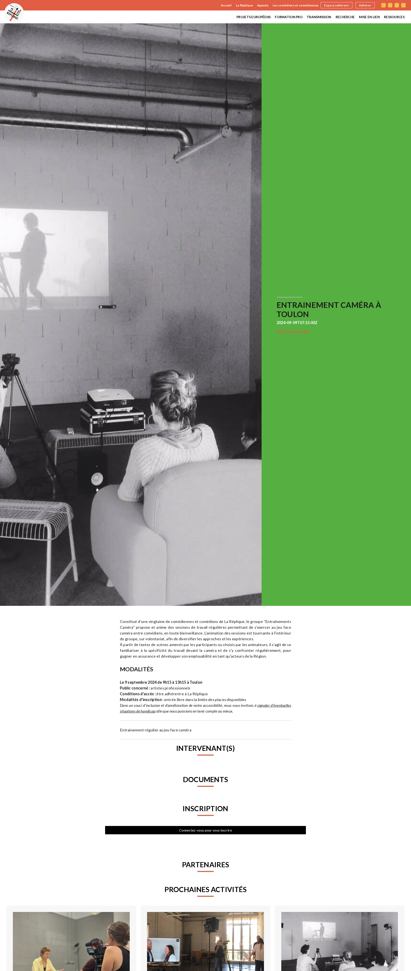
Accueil (226, 5)
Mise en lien (369, 17)
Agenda (262, 5)
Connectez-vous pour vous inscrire (205, 830)
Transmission (319, 17)
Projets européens (254, 17)
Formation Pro (288, 17)
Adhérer (365, 5)
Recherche (345, 17)
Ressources (394, 17)
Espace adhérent (336, 5)
